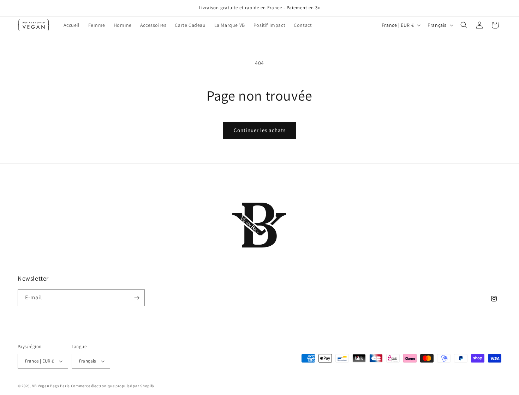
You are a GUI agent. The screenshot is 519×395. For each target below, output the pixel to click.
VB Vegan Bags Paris (51, 385)
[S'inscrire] (136, 297)
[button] (464, 25)
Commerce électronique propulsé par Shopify (112, 385)
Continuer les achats (260, 130)
